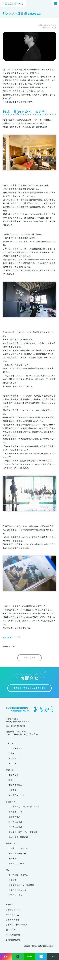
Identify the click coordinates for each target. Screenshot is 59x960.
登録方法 (12, 858)
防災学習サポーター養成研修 (21, 885)
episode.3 (7, 637)
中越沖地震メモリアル (18, 875)
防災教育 (12, 880)
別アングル (10, 930)
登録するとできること (18, 848)
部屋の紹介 (13, 775)
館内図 (11, 753)
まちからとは (11, 743)
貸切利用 (9, 770)
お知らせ (9, 904)
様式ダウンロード (16, 795)
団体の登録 (10, 843)
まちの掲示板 (14, 935)
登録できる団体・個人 (18, 853)
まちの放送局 (14, 940)
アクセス (12, 763)
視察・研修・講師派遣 (18, 837)
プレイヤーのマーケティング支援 (23, 832)
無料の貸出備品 (15, 822)
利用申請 (12, 790)
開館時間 (12, 758)
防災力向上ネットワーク (19, 890)
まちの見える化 (12, 920)
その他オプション (16, 812)
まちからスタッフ (13, 910)
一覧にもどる (29, 658)
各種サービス (11, 802)
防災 (8, 870)
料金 (10, 780)
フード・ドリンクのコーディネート (24, 807)
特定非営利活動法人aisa (42, 946)
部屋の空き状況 (15, 785)
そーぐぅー (10, 915)
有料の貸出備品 (15, 827)
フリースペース (15, 748)
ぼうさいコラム (15, 895)
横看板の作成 (14, 817)
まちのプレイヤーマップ (16, 925)
